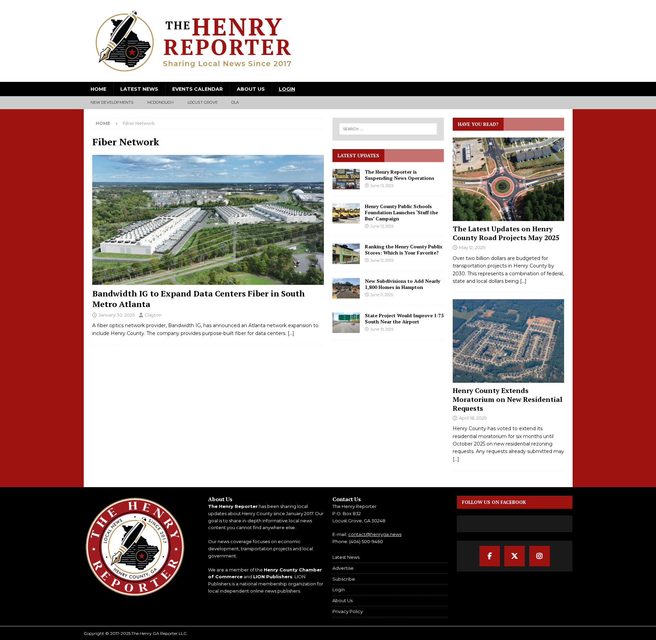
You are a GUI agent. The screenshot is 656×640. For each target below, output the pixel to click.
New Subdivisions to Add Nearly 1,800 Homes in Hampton (402, 284)
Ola (235, 102)
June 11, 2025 (381, 294)
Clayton (153, 315)
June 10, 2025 (382, 329)
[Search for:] (388, 129)
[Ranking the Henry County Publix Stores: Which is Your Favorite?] (346, 254)
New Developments (112, 102)
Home (98, 89)
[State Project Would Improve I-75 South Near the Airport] (346, 322)
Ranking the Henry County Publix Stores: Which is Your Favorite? (403, 249)
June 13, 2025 (382, 185)
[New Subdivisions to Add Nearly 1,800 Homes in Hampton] (346, 288)
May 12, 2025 (472, 247)
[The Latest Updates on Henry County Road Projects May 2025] (508, 179)
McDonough (160, 102)
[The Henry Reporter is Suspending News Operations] (346, 179)
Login (287, 89)
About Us (251, 89)
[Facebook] (489, 556)
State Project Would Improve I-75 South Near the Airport (404, 318)
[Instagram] (539, 556)
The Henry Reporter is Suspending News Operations (399, 175)
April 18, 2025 (473, 418)
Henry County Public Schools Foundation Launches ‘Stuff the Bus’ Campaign (401, 212)
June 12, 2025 (382, 260)
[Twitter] (514, 556)
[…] (291, 333)
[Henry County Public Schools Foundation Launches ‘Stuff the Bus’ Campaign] (346, 213)
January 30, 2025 (116, 315)
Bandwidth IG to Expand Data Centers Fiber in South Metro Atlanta (198, 298)
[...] (523, 281)
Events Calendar (197, 89)
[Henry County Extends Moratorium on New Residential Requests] (508, 341)
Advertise (343, 568)
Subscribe (343, 579)
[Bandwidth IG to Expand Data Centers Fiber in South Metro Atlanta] (208, 220)
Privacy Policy (347, 611)
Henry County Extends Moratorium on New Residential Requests (507, 399)
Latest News (139, 89)
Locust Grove (203, 102)
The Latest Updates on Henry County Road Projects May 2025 (506, 233)
